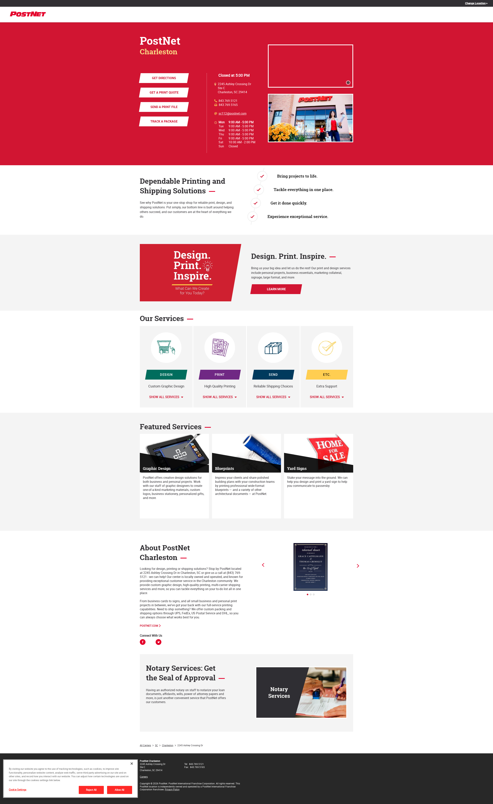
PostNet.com (149, 625)
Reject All (91, 789)
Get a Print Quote (163, 92)
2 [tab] (312, 596)
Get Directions (164, 78)
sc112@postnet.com (232, 114)
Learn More (276, 289)
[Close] (131, 763)
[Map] (310, 66)
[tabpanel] (310, 567)
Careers (144, 776)
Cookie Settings (17, 789)
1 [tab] (309, 596)
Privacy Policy (172, 789)
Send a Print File (164, 107)
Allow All (119, 789)
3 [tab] (315, 596)
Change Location (475, 3)
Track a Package (164, 121)
